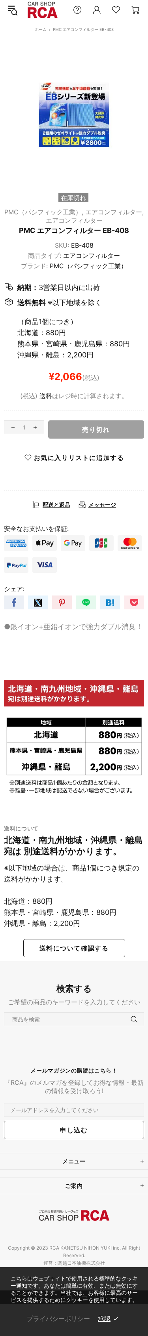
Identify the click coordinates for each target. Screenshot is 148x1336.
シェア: (14, 589)
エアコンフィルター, (114, 212)
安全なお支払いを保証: (36, 528)
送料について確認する (74, 948)
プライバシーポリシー (58, 1319)
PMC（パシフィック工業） (88, 266)
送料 (45, 396)
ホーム (41, 29)
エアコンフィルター (74, 220)
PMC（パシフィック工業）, (43, 212)
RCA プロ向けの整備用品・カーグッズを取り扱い (42, 10)
